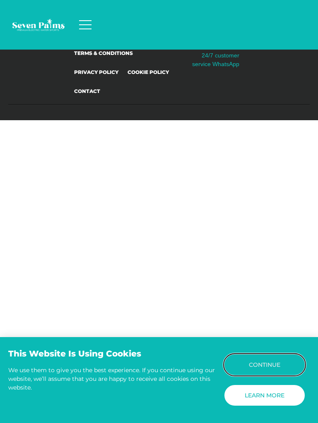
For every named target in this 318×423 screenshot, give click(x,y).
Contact (87, 91)
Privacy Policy (96, 72)
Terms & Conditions (103, 53)
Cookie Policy (148, 72)
